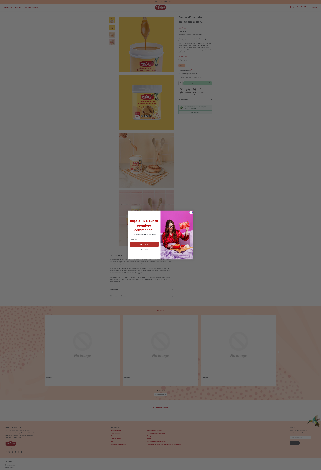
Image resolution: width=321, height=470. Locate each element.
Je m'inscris (144, 244)
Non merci (144, 250)
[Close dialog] (191, 212)
